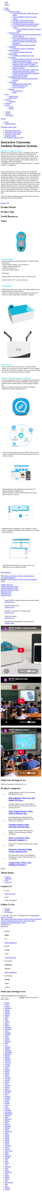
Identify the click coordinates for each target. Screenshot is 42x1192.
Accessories (12, 82)
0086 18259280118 (11, 943)
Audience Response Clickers (10, 586)
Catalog (11, 107)
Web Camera (5, 919)
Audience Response (7, 585)
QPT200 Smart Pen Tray (20, 85)
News (6, 94)
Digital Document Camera (14, 921)
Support (7, 105)
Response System (6, 592)
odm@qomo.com (10, 894)
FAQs (6, 880)
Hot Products (35, 915)
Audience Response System (9, 588)
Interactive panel (14, 50)
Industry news (13, 98)
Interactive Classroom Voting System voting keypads (20, 850)
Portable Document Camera (17, 922)
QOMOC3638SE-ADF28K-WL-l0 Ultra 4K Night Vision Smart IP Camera (26, 60)
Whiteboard (12, 47)
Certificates (12, 101)
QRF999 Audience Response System (24, 45)
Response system (14, 33)
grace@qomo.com (10, 957)
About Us (8, 100)
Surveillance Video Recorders (18, 77)
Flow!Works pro (18, 91)
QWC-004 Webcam (19, 87)
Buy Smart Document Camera (19, 919)
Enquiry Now (5, 203)
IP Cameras (12, 57)
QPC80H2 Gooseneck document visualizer (26, 24)
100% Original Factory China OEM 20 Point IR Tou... (21, 812)
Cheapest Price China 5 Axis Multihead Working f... (20, 864)
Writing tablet (13, 54)
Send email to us (6, 572)
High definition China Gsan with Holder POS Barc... (22, 799)
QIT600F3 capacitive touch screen (23, 55)
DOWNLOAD (9, 602)
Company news (13, 96)
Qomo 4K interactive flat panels (22, 52)
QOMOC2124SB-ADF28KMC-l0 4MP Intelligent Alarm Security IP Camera (25, 63)
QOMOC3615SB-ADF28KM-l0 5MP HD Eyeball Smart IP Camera (26, 74)
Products (7, 10)
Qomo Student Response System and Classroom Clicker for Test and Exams (24, 39)
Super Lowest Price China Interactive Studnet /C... (19, 839)
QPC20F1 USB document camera (23, 20)
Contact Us (8, 103)
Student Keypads (6, 595)
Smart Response (6, 593)
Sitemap (3, 917)
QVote (15, 92)
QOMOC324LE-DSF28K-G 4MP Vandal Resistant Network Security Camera (26, 70)
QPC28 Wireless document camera (23, 22)
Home (6, 8)
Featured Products (10, 124)
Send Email (4, 926)
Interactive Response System (9, 590)
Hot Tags (10, 917)
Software (11, 89)
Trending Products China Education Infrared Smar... (19, 826)
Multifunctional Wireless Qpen (22, 84)
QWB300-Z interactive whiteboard (23, 48)
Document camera (14, 11)
